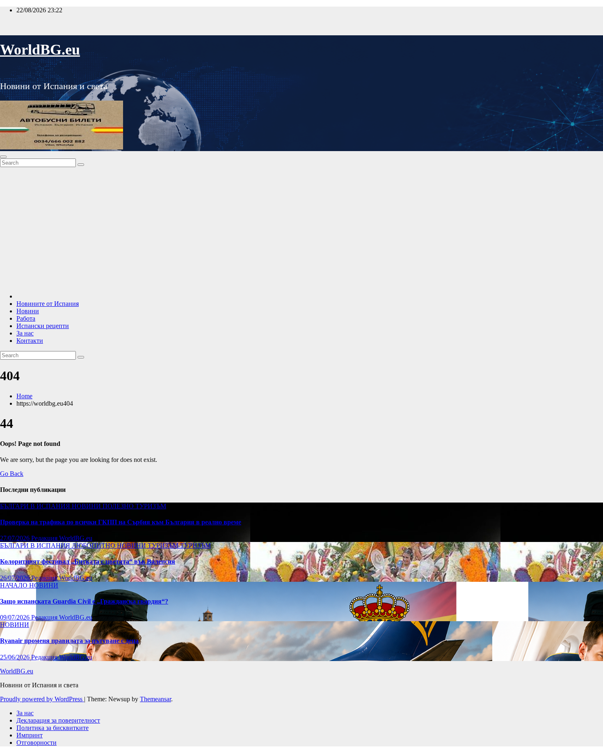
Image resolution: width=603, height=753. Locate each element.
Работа (25, 318)
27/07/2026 (15, 538)
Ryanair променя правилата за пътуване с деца (69, 640)
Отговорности (36, 742)
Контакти (29, 340)
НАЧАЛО (14, 585)
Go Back (11, 473)
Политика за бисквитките (52, 727)
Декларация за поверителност (58, 720)
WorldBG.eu (40, 49)
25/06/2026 (15, 657)
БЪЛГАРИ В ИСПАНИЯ (36, 506)
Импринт (29, 735)
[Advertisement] (301, 228)
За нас (25, 333)
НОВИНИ (87, 506)
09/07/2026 (15, 617)
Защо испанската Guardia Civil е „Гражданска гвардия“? (84, 601)
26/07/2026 (15, 577)
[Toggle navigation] (3, 157)
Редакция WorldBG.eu (61, 538)
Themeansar (155, 699)
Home (24, 396)
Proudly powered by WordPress (42, 699)
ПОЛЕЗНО (119, 506)
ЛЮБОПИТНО (94, 545)
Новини (27, 311)
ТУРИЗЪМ (150, 506)
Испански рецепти (42, 325)
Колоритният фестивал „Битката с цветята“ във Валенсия (87, 561)
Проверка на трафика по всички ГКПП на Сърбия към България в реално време (120, 522)
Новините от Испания (47, 303)
